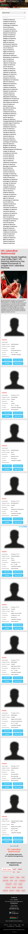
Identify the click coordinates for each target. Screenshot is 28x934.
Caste (14, 869)
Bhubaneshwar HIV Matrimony (11, 57)
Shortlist (7, 363)
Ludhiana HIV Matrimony (9, 70)
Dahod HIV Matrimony (8, 205)
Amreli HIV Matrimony (8, 155)
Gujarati (12, 877)
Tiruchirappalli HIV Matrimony (10, 219)
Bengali (14, 887)
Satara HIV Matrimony (8, 53)
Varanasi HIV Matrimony (9, 132)
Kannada (20, 887)
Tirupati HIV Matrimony (9, 95)
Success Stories (10, 926)
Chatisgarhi (22, 880)
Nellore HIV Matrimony (9, 82)
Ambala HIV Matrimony (9, 20)
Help (19, 924)
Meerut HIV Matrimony (9, 138)
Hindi (11, 880)
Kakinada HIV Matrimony (9, 78)
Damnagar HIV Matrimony (9, 174)
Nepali (23, 890)
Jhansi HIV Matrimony (8, 136)
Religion (20, 869)
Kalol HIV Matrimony (8, 190)
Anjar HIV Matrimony (8, 160)
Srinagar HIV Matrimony (9, 151)
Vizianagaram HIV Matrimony (10, 100)
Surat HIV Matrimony (8, 202)
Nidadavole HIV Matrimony (10, 83)
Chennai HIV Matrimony (9, 211)
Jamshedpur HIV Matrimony (10, 142)
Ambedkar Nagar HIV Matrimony (11, 123)
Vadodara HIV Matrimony (9, 204)
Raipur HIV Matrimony (8, 239)
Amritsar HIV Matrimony (9, 68)
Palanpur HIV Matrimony (9, 196)
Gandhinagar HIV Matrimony (10, 175)
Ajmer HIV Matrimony (8, 59)
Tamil (15, 884)
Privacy (15, 924)
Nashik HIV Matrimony (8, 42)
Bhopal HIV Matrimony (8, 228)
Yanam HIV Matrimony (8, 104)
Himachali (5, 880)
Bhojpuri (6, 877)
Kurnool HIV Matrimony (9, 76)
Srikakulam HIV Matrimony (9, 91)
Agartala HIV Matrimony (9, 224)
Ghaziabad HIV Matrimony (9, 113)
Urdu (16, 880)
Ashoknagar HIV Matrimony (10, 226)
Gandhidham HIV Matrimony (10, 179)
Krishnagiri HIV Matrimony (9, 221)
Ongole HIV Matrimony (9, 85)
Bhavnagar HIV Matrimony (9, 166)
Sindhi (22, 877)
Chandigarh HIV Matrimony (10, 209)
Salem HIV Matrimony (8, 217)
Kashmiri (5, 890)
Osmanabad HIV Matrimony (10, 46)
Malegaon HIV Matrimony (9, 38)
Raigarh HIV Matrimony (9, 51)
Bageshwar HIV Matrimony (10, 74)
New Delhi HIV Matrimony (9, 108)
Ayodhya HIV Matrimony (9, 119)
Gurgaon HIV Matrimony (9, 23)
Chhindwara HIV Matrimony (10, 232)
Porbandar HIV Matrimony (9, 194)
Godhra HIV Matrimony (9, 177)
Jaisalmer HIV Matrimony (9, 63)
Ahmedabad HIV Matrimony (10, 153)
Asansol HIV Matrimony (9, 241)
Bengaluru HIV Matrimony (9, 147)
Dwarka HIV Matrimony (9, 172)
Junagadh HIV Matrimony (9, 187)
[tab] (14, 13)
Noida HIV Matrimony (8, 110)
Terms (10, 924)
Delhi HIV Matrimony (8, 106)
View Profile (7, 360)
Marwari (12, 890)
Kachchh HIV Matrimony (9, 189)
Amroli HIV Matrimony (8, 157)
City (14, 872)
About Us (6, 924)
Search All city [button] (6, 12)
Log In (8, 1)
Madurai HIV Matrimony (9, 215)
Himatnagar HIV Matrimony (10, 181)
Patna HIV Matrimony (8, 222)
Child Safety (18, 926)
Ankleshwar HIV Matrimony (10, 162)
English (20, 884)
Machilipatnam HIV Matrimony (11, 80)
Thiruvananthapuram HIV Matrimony (12, 149)
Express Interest (18, 360)
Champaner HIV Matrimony (10, 207)
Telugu (17, 877)
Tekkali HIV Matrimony (8, 93)
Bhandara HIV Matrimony (9, 33)
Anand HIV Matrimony (8, 158)
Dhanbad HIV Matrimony (9, 140)
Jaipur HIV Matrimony (8, 61)
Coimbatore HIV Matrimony (10, 213)
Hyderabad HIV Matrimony (10, 55)
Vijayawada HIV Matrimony (10, 96)
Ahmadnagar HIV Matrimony (10, 25)
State (18, 872)
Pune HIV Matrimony (8, 48)
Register (14, 1)
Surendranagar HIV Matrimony (11, 200)
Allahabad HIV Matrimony (9, 134)
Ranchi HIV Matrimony (8, 144)
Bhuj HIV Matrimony (8, 168)
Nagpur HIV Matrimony (9, 40)
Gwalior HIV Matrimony (9, 234)
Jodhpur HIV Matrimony (9, 65)
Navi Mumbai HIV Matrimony (10, 44)
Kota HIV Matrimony (8, 66)
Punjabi (18, 890)
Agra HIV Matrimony (8, 117)
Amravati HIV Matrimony (9, 29)
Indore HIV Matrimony (8, 236)
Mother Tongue (7, 869)
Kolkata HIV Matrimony (9, 243)
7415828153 (15, 899)
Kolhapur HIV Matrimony (9, 35)
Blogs (23, 924)
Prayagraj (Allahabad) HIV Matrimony (12, 121)
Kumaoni (8, 887)
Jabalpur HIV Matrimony (9, 237)
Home (2, 8)
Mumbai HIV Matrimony (9, 36)
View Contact (18, 363)
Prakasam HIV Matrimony (9, 87)
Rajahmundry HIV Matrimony (10, 89)
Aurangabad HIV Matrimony (10, 31)
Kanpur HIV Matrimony (9, 128)
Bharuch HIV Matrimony (9, 164)
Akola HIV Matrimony (8, 27)
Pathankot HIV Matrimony (9, 72)
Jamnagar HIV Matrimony (9, 183)
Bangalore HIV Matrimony (9, 145)
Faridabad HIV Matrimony (9, 21)
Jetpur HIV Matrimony (8, 185)
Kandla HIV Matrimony (8, 192)
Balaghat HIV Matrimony (9, 230)
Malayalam (9, 884)
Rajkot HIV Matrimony (8, 198)
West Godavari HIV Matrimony (10, 102)
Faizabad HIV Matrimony (9, 125)
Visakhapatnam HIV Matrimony (11, 98)
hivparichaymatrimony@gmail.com (15, 901)
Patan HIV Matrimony (8, 50)
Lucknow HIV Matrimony (9, 130)
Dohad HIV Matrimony (8, 170)
